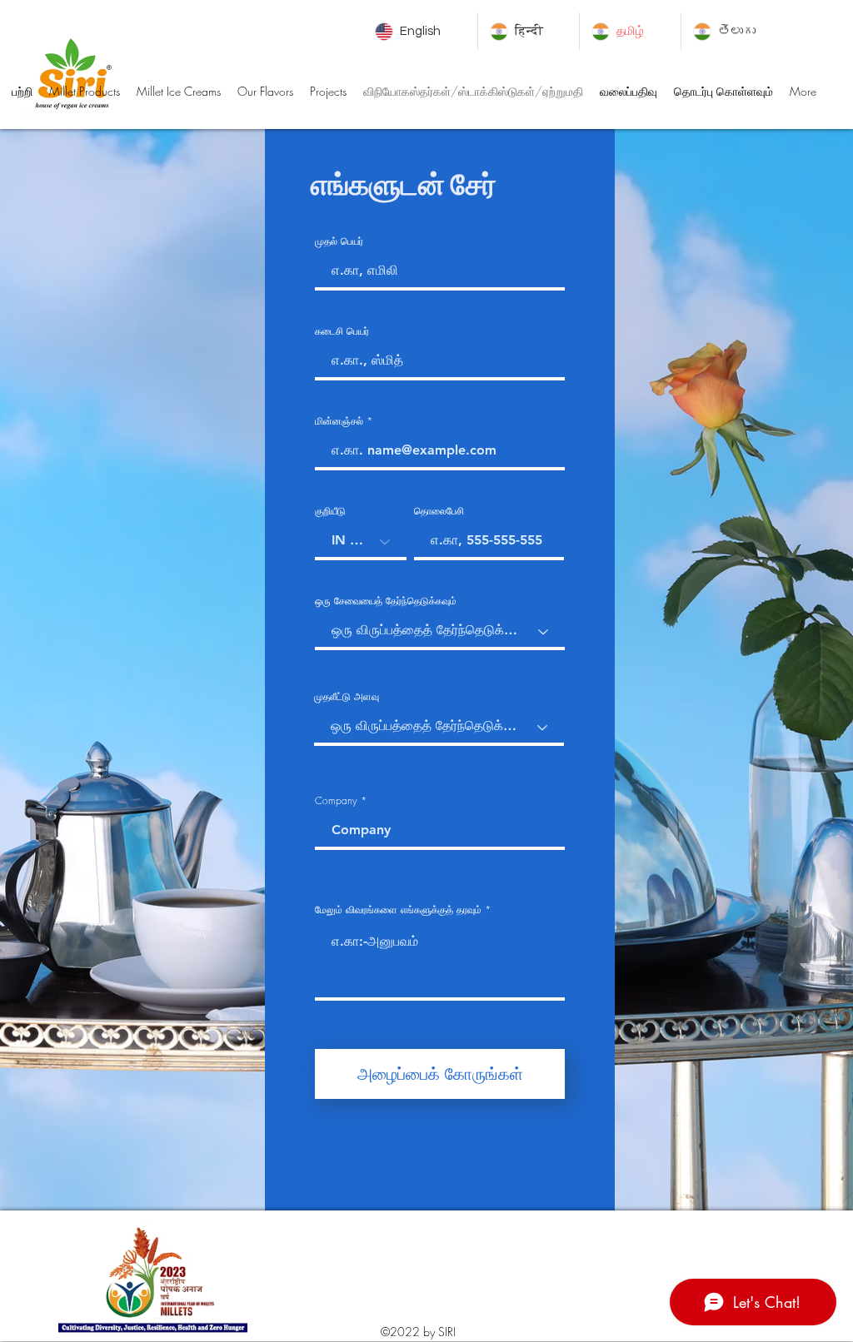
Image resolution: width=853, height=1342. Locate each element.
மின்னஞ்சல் (339, 421)
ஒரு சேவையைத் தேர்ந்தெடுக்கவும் (385, 601)
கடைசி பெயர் (342, 331)
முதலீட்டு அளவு (346, 697)
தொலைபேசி (439, 511)
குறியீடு (330, 511)
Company (336, 801)
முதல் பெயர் (339, 241)
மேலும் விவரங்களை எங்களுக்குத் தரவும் (398, 910)
